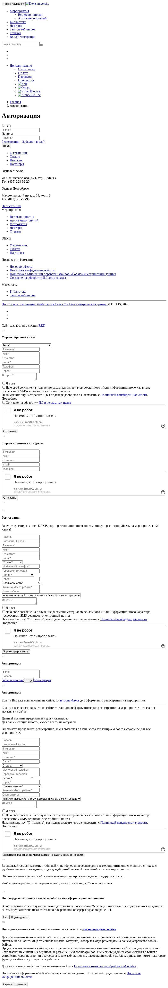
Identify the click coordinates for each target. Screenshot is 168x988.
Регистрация (26, 36)
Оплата (23, 73)
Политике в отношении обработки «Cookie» (105, 966)
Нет (5, 917)
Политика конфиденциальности (32, 270)
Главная (15, 102)
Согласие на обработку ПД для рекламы (38, 277)
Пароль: (7, 133)
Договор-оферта (21, 266)
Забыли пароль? (33, 141)
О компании (26, 69)
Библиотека (18, 22)
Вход (13, 36)
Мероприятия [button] (19, 11)
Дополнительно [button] (21, 65)
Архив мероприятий (32, 18)
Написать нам (11, 206)
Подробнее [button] (9, 398)
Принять (21, 984)
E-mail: (6, 125)
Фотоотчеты (18, 224)
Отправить (9, 431)
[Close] (3, 330)
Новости (16, 160)
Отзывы (15, 33)
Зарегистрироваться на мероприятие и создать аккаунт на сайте (43, 854)
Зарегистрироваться (15, 651)
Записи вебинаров (22, 29)
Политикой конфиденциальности (123, 395)
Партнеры (25, 76)
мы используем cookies (99, 929)
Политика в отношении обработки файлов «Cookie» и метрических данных (63, 274)
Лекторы (16, 25)
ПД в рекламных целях (55, 402)
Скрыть (7, 984)
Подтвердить (19, 917)
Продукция (26, 80)
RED (42, 325)
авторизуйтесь (69, 700)
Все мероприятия (30, 14)
